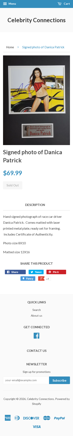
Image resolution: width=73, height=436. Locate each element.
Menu (12, 3)
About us (36, 315)
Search (36, 310)
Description (35, 205)
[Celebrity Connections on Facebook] (36, 337)
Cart (66, 3)
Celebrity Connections (36, 20)
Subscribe (60, 380)
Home (10, 47)
